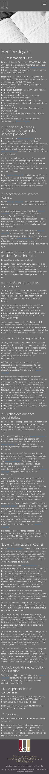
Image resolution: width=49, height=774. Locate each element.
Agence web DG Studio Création (36, 769)
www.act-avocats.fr (38, 67)
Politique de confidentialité (32, 766)
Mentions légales (23, 121)
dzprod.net (29, 772)
